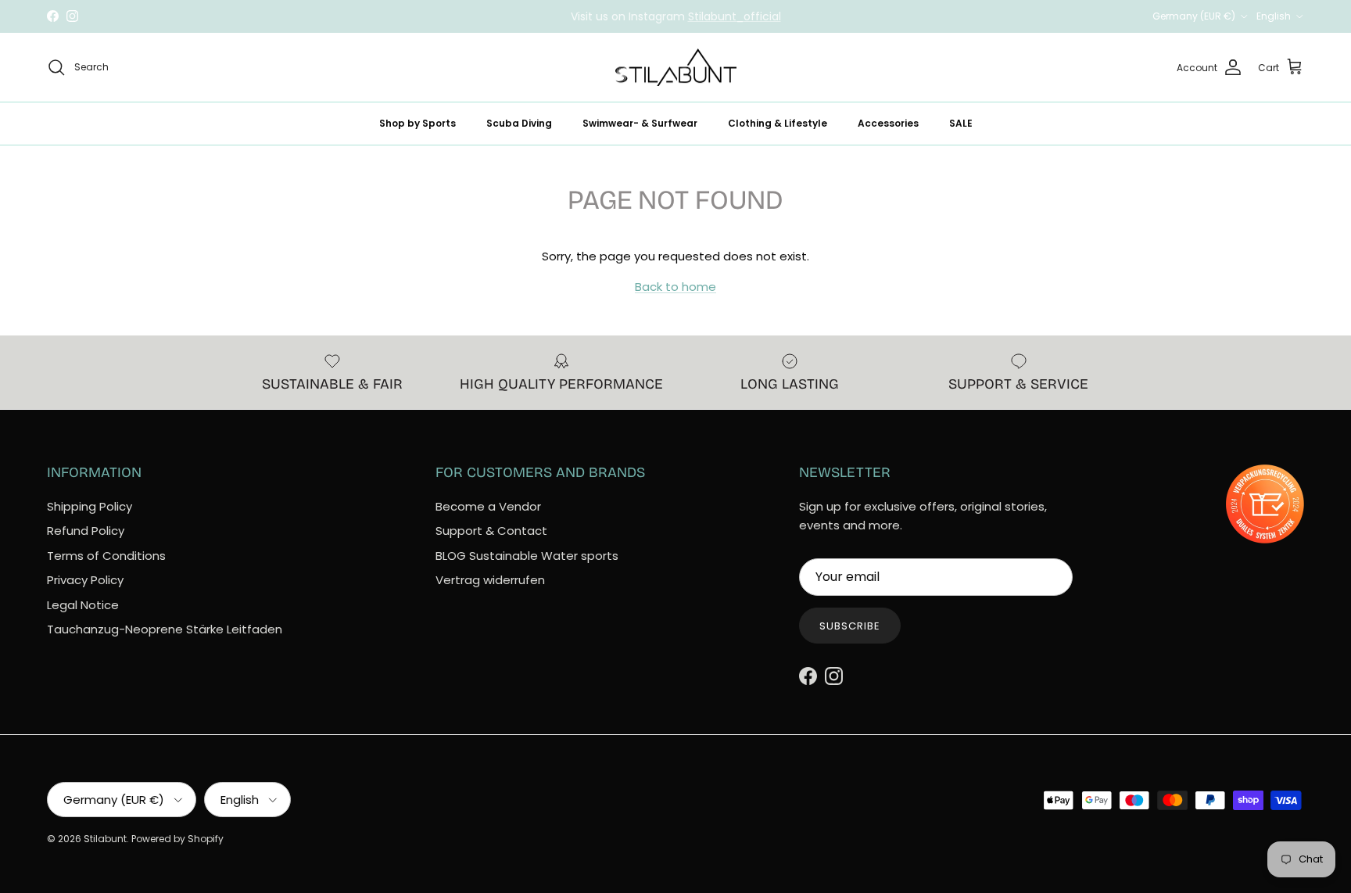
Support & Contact (491, 530)
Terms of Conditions (106, 555)
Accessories (888, 123)
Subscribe (849, 626)
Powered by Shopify (177, 838)
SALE (961, 123)
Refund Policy (85, 530)
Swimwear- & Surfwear (639, 123)
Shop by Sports (417, 123)
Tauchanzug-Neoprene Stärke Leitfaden (164, 629)
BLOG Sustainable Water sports (526, 555)
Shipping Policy (89, 506)
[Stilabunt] (675, 67)
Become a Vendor (488, 506)
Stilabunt (105, 838)
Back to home (675, 286)
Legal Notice (83, 605)
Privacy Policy (85, 580)
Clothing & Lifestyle (777, 123)
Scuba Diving (519, 123)
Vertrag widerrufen (490, 580)
